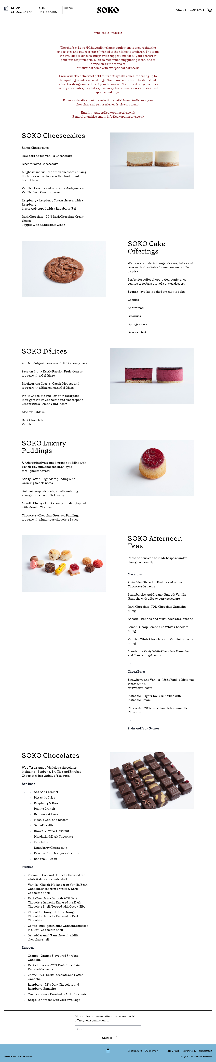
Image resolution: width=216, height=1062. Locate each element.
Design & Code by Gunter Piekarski (196, 1057)
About (181, 10)
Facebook (151, 1050)
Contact (197, 10)
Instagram (134, 1050)
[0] (209, 10)
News (68, 8)
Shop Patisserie (48, 10)
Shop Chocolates (22, 10)
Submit (108, 1038)
